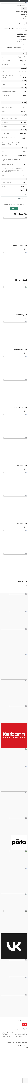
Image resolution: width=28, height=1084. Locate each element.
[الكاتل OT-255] (15, 483)
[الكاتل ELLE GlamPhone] (15, 229)
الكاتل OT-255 (21, 523)
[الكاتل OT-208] (15, 425)
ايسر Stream (22, 581)
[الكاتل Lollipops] (15, 333)
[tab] (17, 47)
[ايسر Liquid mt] (15, 298)
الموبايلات (17, 28)
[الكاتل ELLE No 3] (15, 263)
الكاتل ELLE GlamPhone (17, 245)
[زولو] (14, 806)
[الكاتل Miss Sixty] (15, 367)
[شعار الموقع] (24, 2)
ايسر (26, 318)
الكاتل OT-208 (21, 465)
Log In (14, 208)
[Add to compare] (25, 242)
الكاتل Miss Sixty (20, 407)
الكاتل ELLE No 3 (20, 280)
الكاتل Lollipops (20, 349)
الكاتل (25, 249)
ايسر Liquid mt (21, 314)
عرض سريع (21, 242)
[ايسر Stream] (15, 541)
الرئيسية (24, 28)
